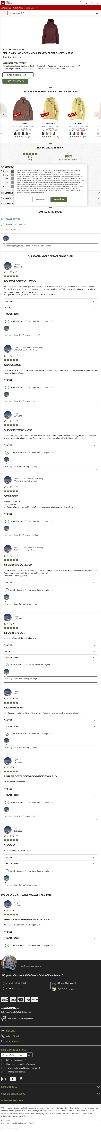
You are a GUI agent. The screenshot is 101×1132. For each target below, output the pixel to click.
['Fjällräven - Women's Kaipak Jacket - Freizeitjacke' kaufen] (50, 31)
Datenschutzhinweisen (37, 192)
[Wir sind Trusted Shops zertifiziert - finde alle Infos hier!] (54, 989)
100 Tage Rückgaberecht (67, 983)
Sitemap (32, 1123)
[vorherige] (4, 114)
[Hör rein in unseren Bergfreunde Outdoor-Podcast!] (23, 1080)
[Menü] (3, 12)
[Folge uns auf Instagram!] (5, 1080)
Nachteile (9, 307)
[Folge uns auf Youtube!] (14, 1080)
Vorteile (8, 301)
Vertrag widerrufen (12, 1100)
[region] (50, 185)
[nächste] (97, 114)
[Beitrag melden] (17, 272)
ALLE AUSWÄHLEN (59, 199)
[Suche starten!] (97, 13)
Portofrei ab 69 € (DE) (17, 983)
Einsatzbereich (11, 314)
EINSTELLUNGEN (40, 199)
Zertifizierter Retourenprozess (20, 1019)
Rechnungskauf (14, 988)
